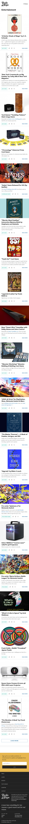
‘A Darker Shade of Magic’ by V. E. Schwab (13, 37)
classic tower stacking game (15, 119)
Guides (3, 777)
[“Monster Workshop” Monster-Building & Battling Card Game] (14, 352)
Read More (25, 48)
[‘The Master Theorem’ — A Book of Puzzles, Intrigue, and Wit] (14, 422)
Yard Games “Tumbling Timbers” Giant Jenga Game (13, 116)
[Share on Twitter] (9, 48)
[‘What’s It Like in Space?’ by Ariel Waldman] (14, 601)
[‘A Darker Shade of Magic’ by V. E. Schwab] (14, 24)
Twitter (3, 815)
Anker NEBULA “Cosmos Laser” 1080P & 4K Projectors (13, 544)
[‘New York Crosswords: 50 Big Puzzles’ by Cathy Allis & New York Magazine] (14, 62)
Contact (3, 791)
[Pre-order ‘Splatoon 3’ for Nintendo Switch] (14, 494)
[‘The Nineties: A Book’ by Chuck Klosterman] (14, 708)
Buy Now (4, 48)
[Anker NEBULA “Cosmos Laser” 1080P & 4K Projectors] (14, 531)
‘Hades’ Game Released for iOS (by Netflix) (14, 186)
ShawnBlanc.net (18, 816)
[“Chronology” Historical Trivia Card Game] (14, 138)
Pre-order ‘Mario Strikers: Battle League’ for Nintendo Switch (13, 577)
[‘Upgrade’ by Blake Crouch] (14, 459)
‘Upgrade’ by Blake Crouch (11, 471)
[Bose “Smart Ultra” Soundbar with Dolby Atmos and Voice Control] (14, 315)
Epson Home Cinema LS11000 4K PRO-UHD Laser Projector (13, 684)
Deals (2, 773)
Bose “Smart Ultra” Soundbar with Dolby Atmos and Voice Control (14, 328)
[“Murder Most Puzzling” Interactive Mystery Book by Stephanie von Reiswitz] (14, 208)
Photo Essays (4, 784)
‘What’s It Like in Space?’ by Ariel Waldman (13, 614)
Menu (26, 4)
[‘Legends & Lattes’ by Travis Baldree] (14, 282)
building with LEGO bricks (11, 403)
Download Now (6, 194)
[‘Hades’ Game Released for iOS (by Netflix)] (14, 173)
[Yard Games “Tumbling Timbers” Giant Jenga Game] (14, 103)
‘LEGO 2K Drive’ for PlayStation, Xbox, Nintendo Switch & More (13, 400)
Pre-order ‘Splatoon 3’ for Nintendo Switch (11, 507)
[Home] (5, 4)
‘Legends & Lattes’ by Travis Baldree (11, 295)
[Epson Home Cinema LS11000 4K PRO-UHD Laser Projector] (14, 671)
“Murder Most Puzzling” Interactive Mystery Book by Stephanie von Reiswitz (11, 222)
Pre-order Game (6, 516)
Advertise (3, 787)
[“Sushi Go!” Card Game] (14, 247)
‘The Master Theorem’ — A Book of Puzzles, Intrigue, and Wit (14, 435)
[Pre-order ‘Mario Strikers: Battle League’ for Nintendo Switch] (14, 564)
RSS (2, 816)
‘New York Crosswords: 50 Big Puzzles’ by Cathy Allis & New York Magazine (14, 76)
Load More (14, 741)
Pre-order (4, 587)
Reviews (3, 780)
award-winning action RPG (10, 189)
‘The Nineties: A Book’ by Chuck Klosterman (13, 721)
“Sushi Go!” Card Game (10, 259)
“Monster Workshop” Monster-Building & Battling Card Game (13, 365)
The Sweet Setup (18, 815)
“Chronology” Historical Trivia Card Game (12, 151)
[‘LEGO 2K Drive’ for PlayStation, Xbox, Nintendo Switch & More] (14, 387)
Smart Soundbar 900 (13, 331)
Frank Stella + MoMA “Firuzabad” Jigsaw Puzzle (13, 649)
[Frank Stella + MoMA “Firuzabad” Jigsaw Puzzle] (14, 636)
